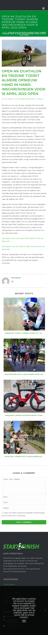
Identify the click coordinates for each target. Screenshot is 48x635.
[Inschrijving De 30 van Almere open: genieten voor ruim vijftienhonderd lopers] (24, 355)
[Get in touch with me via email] (12, 282)
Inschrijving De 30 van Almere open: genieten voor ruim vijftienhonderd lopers (25, 374)
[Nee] (45, 610)
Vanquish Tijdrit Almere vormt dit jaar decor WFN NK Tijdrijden (25, 333)
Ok (24, 621)
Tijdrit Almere (9, 585)
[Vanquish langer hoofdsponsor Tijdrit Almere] (24, 396)
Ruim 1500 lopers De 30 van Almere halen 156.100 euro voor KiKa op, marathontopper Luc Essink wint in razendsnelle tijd (25, 456)
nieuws (40, 99)
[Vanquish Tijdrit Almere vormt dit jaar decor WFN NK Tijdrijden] (24, 314)
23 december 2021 (27, 99)
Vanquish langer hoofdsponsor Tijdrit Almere (25, 415)
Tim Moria (8, 99)
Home (4, 32)
